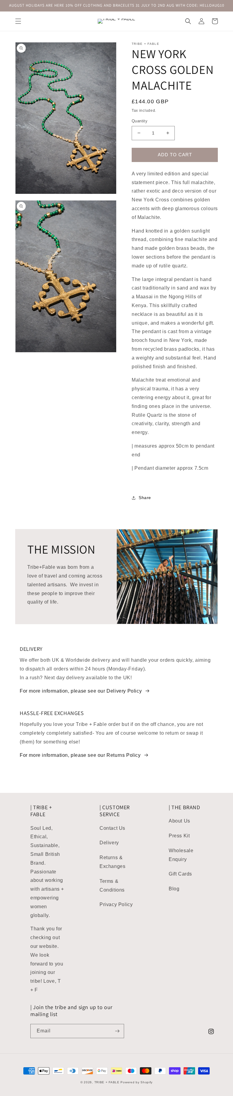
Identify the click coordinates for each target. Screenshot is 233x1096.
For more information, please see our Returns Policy (80, 755)
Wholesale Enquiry (181, 855)
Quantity (139, 121)
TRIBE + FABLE (107, 1082)
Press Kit (179, 835)
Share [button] (145, 497)
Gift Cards (180, 873)
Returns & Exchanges (112, 862)
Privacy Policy (116, 904)
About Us (179, 820)
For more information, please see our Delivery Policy (81, 691)
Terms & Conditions (112, 885)
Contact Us (112, 828)
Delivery (109, 842)
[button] (18, 21)
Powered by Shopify (136, 1082)
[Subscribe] (117, 1031)
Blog (174, 888)
